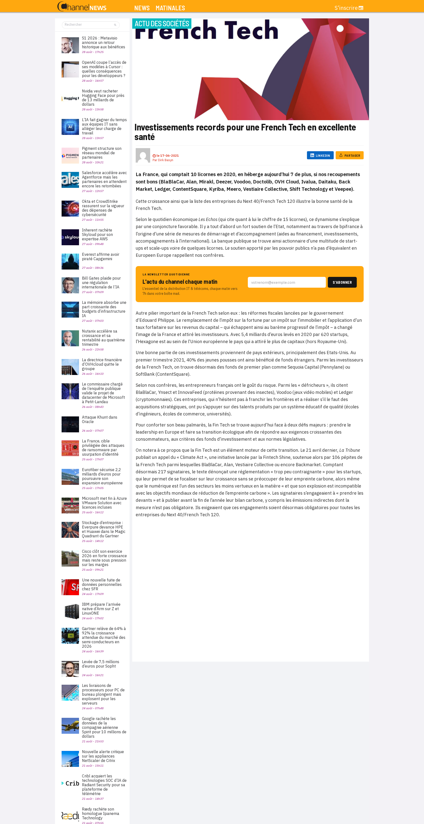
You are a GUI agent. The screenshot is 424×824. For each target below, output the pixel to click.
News (142, 8)
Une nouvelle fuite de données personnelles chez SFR (102, 584)
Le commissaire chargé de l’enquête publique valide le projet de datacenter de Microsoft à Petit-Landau (103, 393)
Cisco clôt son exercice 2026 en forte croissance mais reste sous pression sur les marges (104, 558)
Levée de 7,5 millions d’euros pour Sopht (100, 664)
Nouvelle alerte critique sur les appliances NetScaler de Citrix (103, 756)
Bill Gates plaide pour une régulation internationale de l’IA (101, 282)
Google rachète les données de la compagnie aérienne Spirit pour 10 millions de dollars (104, 727)
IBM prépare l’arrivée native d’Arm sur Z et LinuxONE (101, 609)
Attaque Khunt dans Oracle (99, 419)
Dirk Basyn (165, 160)
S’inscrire (346, 7)
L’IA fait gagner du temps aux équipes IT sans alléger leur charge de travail (104, 126)
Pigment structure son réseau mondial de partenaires (101, 153)
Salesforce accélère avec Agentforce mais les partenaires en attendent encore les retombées (104, 179)
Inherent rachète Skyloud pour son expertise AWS (97, 234)
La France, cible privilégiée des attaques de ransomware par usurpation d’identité (103, 447)
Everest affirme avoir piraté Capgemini (100, 256)
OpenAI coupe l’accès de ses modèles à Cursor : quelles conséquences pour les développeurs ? (104, 69)
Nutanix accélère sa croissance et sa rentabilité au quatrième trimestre (103, 338)
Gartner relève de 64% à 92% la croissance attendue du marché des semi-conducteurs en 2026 (104, 637)
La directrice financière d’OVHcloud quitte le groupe (102, 364)
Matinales (170, 8)
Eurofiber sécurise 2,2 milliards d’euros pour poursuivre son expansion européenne (102, 476)
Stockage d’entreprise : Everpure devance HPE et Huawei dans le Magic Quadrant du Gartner (103, 529)
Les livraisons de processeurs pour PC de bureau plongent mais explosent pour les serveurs (103, 694)
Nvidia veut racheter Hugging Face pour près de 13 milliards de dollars (103, 98)
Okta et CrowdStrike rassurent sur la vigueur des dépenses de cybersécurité (103, 208)
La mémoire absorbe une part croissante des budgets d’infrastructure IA (104, 309)
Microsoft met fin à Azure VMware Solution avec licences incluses (104, 503)
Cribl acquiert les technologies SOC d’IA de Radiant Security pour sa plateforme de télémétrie (104, 784)
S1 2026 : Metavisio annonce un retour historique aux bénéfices (103, 42)
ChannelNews (81, 6)
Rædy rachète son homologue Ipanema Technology (100, 813)
